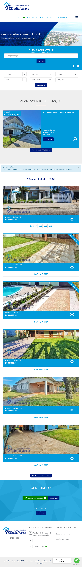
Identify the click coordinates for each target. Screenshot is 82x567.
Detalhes (48, 139)
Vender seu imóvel (62, 539)
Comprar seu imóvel (63, 534)
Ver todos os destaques (41, 476)
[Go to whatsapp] (77, 560)
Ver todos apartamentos (41, 150)
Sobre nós (54, 498)
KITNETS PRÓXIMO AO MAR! (58, 112)
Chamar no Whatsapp (36, 498)
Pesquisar (41, 85)
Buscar (41, 61)
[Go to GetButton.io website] (76, 564)
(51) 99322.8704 (31, 17)
